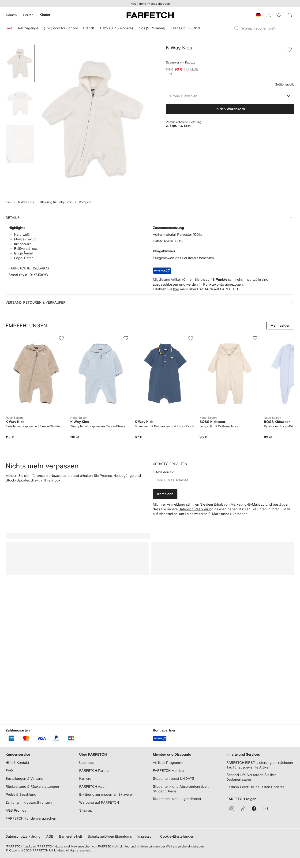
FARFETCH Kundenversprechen (31, 818)
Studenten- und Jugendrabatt (177, 798)
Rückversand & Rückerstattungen (32, 786)
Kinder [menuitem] (45, 15)
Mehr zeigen (280, 325)
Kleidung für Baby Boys (56, 202)
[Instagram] (231, 808)
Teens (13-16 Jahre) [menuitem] (186, 28)
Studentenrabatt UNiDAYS (173, 778)
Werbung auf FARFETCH (99, 802)
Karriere (85, 778)
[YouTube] (265, 808)
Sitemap (85, 810)
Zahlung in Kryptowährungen (29, 802)
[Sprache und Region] (258, 15)
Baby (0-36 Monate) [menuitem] (116, 28)
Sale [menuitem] (9, 28)
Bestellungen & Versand (24, 778)
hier (176, 289)
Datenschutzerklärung (196, 509)
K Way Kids (26, 202)
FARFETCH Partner (94, 770)
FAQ (9, 770)
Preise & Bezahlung (21, 794)
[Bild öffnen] (20, 63)
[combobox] (230, 96)
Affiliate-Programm (168, 762)
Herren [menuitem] (28, 15)
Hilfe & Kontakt (17, 762)
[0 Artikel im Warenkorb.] (289, 15)
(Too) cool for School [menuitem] (61, 28)
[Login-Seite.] (268, 15)
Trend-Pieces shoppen (154, 3)
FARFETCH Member (168, 770)
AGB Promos (16, 810)
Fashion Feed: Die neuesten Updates (255, 787)
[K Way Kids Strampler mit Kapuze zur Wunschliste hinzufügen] (289, 50)
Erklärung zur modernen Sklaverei (105, 794)
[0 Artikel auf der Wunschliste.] (279, 15)
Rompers (85, 202)
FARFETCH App (92, 786)
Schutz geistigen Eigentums (110, 836)
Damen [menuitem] (11, 15)
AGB (49, 836)
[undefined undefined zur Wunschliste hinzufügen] (61, 338)
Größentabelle (284, 84)
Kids (8, 202)
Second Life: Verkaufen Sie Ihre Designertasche (251, 777)
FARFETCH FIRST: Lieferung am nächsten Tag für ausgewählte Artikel (259, 765)
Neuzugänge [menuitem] (28, 28)
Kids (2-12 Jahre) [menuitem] (152, 28)
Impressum (145, 836)
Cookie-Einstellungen (177, 836)
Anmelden (165, 494)
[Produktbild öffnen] (93, 119)
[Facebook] (254, 808)
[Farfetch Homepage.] (150, 15)
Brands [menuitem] (88, 28)
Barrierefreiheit (70, 836)
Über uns (86, 762)
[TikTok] (243, 808)
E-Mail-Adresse (163, 472)
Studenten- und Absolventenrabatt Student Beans (181, 789)
